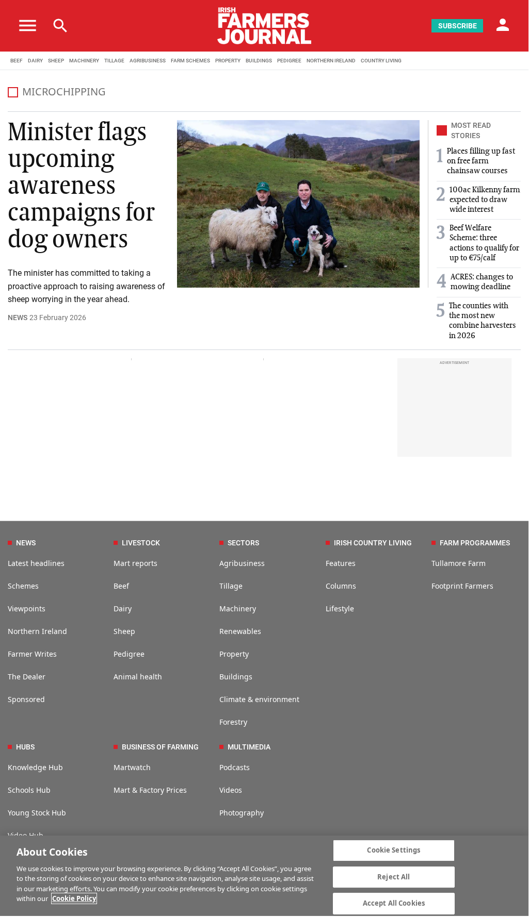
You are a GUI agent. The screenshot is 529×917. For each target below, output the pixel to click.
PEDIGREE (289, 60)
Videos (230, 790)
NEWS (17, 317)
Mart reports (135, 563)
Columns (341, 586)
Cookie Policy (74, 898)
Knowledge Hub (35, 767)
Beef (121, 586)
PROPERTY (228, 60)
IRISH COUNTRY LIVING (373, 543)
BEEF (16, 60)
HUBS (25, 747)
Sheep (124, 631)
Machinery (237, 608)
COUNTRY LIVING (381, 60)
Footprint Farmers (462, 586)
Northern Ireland (37, 631)
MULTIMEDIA (249, 747)
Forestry (233, 722)
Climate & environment (259, 699)
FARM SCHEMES (190, 60)
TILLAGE (114, 60)
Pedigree (129, 654)
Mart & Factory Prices (150, 790)
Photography (241, 813)
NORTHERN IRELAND (331, 60)
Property (234, 654)
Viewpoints (26, 608)
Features (341, 563)
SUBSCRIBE (457, 26)
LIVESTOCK (141, 543)
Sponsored (26, 699)
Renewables (240, 631)
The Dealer (26, 676)
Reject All (393, 876)
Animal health (138, 676)
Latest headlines (36, 563)
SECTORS (243, 543)
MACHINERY (84, 60)
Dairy (123, 608)
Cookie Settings (393, 850)
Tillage (231, 586)
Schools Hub (29, 790)
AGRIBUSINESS (148, 60)
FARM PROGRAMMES (475, 543)
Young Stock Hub (37, 813)
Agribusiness (242, 563)
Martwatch (132, 767)
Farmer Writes (32, 654)
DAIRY (35, 60)
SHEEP (56, 60)
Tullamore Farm (458, 563)
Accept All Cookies (394, 903)
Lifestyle (340, 608)
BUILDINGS (259, 60)
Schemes (23, 586)
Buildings (235, 676)
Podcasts (234, 767)
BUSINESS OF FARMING (160, 747)
